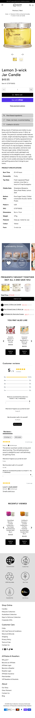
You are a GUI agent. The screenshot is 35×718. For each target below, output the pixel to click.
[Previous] (12, 54)
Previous (15, 10)
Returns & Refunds (8, 634)
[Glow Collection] (17, 5)
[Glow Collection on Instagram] (5, 650)
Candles (4, 609)
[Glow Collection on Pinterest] (7, 650)
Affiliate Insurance (8, 674)
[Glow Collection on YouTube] (12, 650)
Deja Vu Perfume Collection (11, 617)
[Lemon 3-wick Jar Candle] (17, 36)
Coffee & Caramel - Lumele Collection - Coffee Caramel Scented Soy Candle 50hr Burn (24, 527)
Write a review (17, 424)
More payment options (17, 106)
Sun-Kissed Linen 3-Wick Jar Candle (16, 309)
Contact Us (5, 645)
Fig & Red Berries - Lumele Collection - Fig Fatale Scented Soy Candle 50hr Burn (10, 526)
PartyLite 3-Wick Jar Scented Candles (20, 14)
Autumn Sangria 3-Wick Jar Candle (10, 339)
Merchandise (6, 676)
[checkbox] (18, 437)
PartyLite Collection (8, 612)
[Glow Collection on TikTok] (9, 650)
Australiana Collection (9, 614)
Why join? (5, 660)
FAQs (4, 628)
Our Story (5, 687)
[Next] (22, 54)
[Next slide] (31, 341)
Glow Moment (6, 690)
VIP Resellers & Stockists (10, 679)
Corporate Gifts (7, 620)
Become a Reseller (8, 668)
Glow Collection (13, 704)
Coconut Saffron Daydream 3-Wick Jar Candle (24, 340)
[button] (17, 377)
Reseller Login (6, 671)
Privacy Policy (6, 639)
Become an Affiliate (8, 662)
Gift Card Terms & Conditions (11, 631)
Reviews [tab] (7, 432)
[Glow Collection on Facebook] (3, 650)
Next (21, 10)
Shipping (5, 637)
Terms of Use (6, 642)
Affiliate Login (6, 665)
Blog (3, 696)
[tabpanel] (17, 466)
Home (6, 14)
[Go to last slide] (4, 341)
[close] (33, 1)
